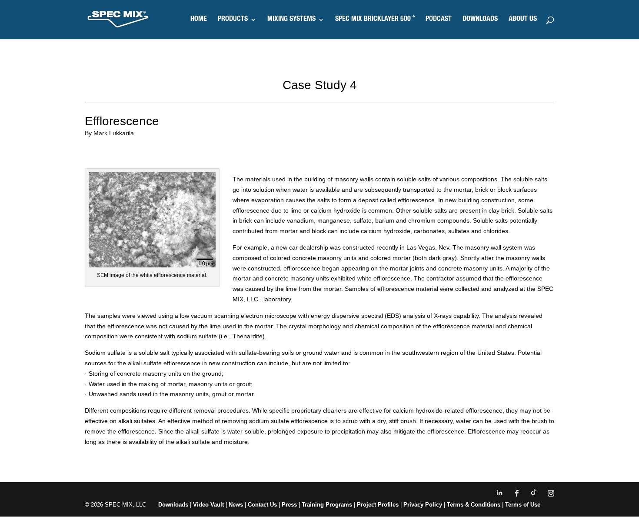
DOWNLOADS (480, 20)
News (236, 504)
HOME (198, 20)
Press (289, 504)
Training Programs (328, 504)
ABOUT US (523, 20)
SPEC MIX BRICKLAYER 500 (375, 20)
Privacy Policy (422, 504)
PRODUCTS (233, 20)
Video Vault (208, 504)
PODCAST (439, 20)
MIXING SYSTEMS (291, 20)
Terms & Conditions (473, 504)
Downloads (173, 504)
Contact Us (262, 504)
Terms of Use (522, 504)
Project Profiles (378, 504)
